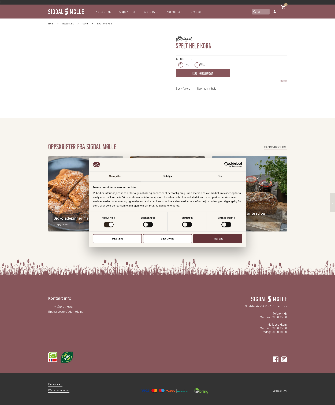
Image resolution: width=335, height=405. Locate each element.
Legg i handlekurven (202, 73)
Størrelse (185, 58)
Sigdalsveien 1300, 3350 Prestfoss (266, 306)
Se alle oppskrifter (275, 146)
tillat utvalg (167, 238)
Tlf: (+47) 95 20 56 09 (60, 306)
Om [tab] (220, 176)
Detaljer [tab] (167, 176)
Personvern (55, 384)
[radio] (180, 65)
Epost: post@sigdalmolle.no (65, 311)
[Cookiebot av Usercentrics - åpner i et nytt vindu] (227, 164)
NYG (284, 390)
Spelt (85, 23)
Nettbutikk (68, 23)
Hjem (50, 23)
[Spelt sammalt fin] (332, 202)
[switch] (148, 224)
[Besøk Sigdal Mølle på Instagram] (284, 361)
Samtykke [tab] (115, 176)
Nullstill (283, 81)
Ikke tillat (117, 238)
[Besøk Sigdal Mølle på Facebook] (275, 361)
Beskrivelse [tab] (183, 88)
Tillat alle (217, 238)
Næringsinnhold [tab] (206, 88)
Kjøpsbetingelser (58, 390)
